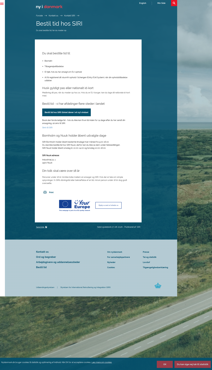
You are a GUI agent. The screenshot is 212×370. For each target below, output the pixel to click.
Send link (40, 227)
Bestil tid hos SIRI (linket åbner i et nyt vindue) (66, 112)
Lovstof (146, 262)
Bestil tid (41, 267)
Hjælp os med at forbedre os (108, 205)
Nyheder (111, 262)
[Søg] (174, 3)
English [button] (142, 3)
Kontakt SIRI (70, 15)
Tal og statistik (149, 257)
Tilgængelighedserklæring (155, 267)
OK (164, 364)
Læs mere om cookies (102, 362)
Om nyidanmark (114, 252)
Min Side (161, 3)
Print (51, 192)
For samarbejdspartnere (118, 257)
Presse (146, 252)
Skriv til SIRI (47, 127)
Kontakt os (54, 15)
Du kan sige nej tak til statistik (192, 364)
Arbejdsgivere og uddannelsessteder (58, 262)
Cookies (111, 267)
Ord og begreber (46, 257)
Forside (39, 15)
